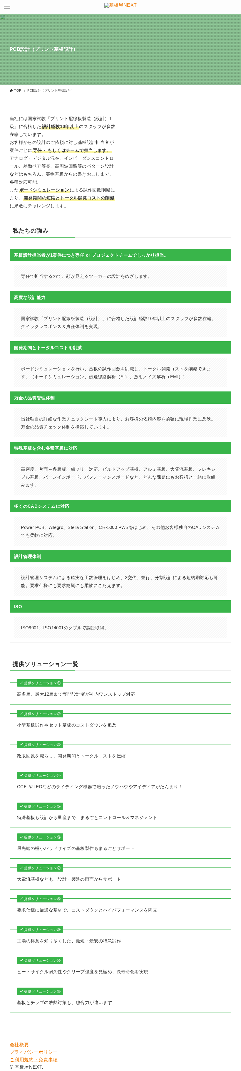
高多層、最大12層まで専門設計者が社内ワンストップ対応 (76, 694)
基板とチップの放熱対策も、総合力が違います (64, 1002)
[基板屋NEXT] (120, 7)
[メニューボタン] (7, 7)
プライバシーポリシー (34, 1052)
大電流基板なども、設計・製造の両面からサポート (69, 879)
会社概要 (19, 1044)
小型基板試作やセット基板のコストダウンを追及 (67, 724)
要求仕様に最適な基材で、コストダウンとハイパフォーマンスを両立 (87, 909)
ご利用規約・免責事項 (34, 1059)
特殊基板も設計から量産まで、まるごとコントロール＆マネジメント (87, 817)
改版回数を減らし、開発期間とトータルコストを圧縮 (71, 755)
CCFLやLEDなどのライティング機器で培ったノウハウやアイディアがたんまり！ (100, 786)
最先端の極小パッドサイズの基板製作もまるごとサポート (76, 848)
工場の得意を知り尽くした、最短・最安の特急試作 (69, 940)
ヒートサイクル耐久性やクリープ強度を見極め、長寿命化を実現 (82, 971)
